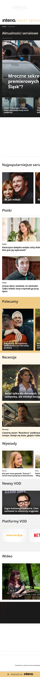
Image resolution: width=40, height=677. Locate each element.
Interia (4, 26)
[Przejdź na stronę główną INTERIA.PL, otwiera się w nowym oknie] (9, 20)
